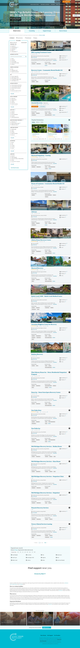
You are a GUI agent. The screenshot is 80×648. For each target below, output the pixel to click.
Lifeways (34, 212)
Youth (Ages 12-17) (15, 80)
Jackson (29, 560)
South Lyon (14, 557)
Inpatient (13, 46)
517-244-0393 (34, 188)
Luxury (13, 89)
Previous (36, 542)
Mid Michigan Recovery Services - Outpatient (45, 493)
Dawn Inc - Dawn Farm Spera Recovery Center (45, 392)
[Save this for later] (69, 42)
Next (45, 542)
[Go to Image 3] (50, 49)
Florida (42, 122)
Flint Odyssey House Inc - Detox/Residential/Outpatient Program (49, 373)
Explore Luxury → (46, 627)
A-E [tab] (18, 552)
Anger (13, 130)
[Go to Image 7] (51, 99)
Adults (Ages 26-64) (15, 77)
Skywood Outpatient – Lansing (41, 155)
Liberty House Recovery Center (41, 240)
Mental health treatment (16, 88)
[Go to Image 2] (49, 49)
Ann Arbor (29, 554)
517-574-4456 (34, 512)
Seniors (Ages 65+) (15, 76)
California (38, 122)
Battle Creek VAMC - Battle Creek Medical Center (46, 296)
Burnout (13, 134)
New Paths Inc (35, 428)
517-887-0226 (34, 450)
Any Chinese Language (16, 161)
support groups (14, 584)
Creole (13, 162)
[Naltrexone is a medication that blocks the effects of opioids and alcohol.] (18, 124)
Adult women (14, 99)
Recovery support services (16, 90)
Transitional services (15, 92)
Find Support (67, 1)
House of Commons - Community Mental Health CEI (47, 183)
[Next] (69, 46)
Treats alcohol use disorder (17, 85)
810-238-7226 (34, 379)
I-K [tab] (22, 552)
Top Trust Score (20, 37)
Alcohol (13, 113)
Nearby (36, 37)
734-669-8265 (34, 397)
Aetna (13, 58)
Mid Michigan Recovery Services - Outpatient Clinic (47, 476)
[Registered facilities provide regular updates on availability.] (67, 59)
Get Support (50, 635)
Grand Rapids (15, 554)
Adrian (43, 560)
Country (13, 146)
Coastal (13, 145)
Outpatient (14, 48)
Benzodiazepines (15, 114)
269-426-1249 (34, 75)
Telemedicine (14, 51)
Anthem (13, 64)
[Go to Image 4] (51, 49)
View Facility (43, 106)
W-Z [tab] (34, 552)
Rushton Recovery (37, 354)
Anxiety (13, 132)
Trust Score (60, 590)
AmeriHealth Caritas (15, 62)
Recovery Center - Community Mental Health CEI (46, 70)
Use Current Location (16, 19)
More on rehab (42, 35)
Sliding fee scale (14, 70)
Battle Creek (14, 560)
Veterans (13, 102)
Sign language (14, 157)
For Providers (57, 635)
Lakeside (13, 149)
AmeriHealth (14, 61)
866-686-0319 (34, 244)
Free (12, 69)
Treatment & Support (45, 4)
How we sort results (24, 42)
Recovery (53, 4)
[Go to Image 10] (54, 99)
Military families (14, 105)
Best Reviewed (28, 37)
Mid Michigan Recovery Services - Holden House (46, 446)
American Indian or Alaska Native (18, 158)
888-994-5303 (34, 359)
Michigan (16, 550)
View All (12, 93)
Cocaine (13, 115)
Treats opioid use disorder (16, 86)
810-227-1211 (34, 329)
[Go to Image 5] (52, 49)
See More (46, 65)
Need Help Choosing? (15, 167)
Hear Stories (59, 1)
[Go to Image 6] (53, 49)
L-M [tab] (25, 552)
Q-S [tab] (30, 552)
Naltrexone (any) (15, 124)
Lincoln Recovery (36, 103)
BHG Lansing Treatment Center (41, 52)
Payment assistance (15, 71)
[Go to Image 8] (52, 99)
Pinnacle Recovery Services (40, 508)
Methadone (14, 121)
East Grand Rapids (61, 560)
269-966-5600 (34, 301)
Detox (13, 50)
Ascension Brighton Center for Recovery (44, 324)
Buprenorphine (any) (15, 123)
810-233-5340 (34, 415)
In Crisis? (76, 15)
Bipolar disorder (15, 133)
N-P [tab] (27, 552)
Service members (15, 104)
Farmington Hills (30, 557)
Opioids (13, 111)
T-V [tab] (32, 552)
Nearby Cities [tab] (13, 552)
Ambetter (13, 60)
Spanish (13, 155)
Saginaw (44, 557)
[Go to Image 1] (48, 49)
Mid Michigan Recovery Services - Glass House (45, 461)
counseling (20, 584)
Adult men (13, 98)
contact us (50, 604)
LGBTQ (13, 101)
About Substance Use (60, 4)
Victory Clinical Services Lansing (41, 524)
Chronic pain (14, 136)
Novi (58, 557)
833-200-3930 (34, 57)
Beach (13, 142)
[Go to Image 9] (53, 99)
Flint (43, 554)
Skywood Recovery (37, 268)
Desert (13, 148)
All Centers (12, 37)
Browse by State (39, 574)
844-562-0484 (35, 106)
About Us (68, 4)
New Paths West (36, 410)
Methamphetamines (15, 117)
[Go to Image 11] (55, 99)
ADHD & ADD (14, 129)
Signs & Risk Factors (34, 4)
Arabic (13, 160)
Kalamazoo (59, 554)
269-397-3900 (34, 160)
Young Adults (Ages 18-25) (16, 79)
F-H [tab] (20, 552)
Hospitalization (14, 47)
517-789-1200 (34, 216)
